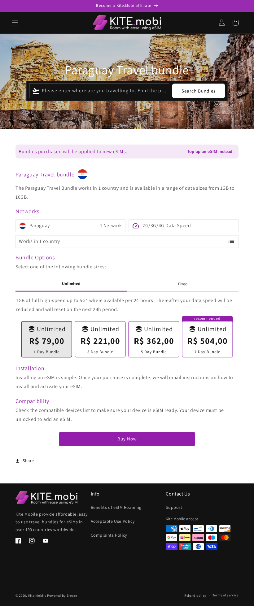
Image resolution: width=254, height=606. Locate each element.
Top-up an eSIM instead (209, 151)
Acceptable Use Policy (113, 521)
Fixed (182, 284)
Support (174, 507)
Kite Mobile (37, 595)
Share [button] (28, 460)
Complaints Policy (109, 535)
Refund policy (195, 595)
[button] (15, 22)
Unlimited (71, 283)
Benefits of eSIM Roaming (116, 507)
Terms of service (225, 595)
